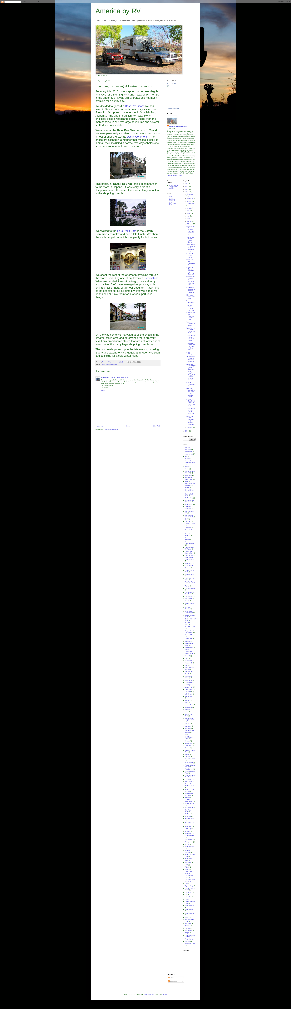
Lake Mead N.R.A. (188, 677)
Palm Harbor (189, 769)
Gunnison (188, 641)
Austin (187, 469)
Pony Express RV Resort (189, 794)
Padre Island (189, 763)
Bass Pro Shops (134, 106)
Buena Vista (188, 504)
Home (128, 426)
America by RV (118, 11)
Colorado (188, 527)
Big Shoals (188, 475)
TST (186, 894)
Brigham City (189, 498)
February (190, 224)
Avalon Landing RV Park (190, 472)
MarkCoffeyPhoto (149, 994)
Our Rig (187, 756)
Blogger (165, 994)
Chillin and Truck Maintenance (190, 262)
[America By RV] (174, 107)
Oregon (187, 754)
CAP (186, 519)
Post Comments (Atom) (111, 429)
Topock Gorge (189, 886)
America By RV (171, 83)
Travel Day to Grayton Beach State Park (190, 411)
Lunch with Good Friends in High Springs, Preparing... (190, 420)
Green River (188, 639)
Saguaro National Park (189, 800)
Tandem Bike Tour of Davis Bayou (190, 239)
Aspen (187, 466)
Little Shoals (188, 689)
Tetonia (187, 867)
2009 (187, 431)
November (190, 198)
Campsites (188, 509)
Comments (173, 981)
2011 (187, 189)
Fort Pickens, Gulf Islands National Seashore (190, 290)
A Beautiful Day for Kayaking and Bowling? (190, 271)
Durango (187, 568)
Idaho (186, 658)
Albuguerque (189, 454)
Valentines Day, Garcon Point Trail (190, 307)
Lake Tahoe (188, 680)
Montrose (188, 728)
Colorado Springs (188, 534)
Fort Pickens (188, 596)
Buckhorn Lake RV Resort (189, 501)
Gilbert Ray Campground (189, 612)
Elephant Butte (189, 574)
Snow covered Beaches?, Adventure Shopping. (190, 359)
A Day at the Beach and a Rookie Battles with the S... (190, 403)
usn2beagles (105, 377)
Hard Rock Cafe (126, 230)
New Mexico (188, 743)
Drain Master (189, 565)
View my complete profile (175, 175)
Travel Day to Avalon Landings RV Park (190, 338)
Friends (187, 601)
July (188, 210)
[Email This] (131, 362)
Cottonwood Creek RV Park (189, 542)
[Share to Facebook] (138, 362)
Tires (186, 883)
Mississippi (188, 707)
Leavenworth (189, 687)
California (188, 506)
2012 (187, 186)
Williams (187, 941)
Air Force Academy (188, 448)
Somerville (188, 833)
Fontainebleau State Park (189, 593)
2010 (187, 192)
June (188, 213)
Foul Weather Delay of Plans (190, 255)
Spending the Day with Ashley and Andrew (190, 330)
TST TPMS (188, 897)
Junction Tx (188, 671)
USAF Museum (189, 905)
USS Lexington (189, 913)
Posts (171, 977)
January (189, 427)
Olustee (187, 748)
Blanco (187, 487)
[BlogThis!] (133, 362)
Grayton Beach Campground (109, 364)
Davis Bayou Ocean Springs (189, 558)
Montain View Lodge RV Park (189, 719)
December (190, 194)
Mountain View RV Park (189, 731)
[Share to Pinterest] (140, 362)
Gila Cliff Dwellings (188, 608)
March (189, 221)
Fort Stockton (189, 598)
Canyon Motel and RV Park (189, 516)
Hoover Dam (189, 653)
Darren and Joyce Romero (178, 126)
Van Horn (188, 923)
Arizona (187, 458)
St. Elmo (187, 844)
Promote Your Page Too (173, 108)
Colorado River (189, 530)
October (189, 201)
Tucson (187, 899)
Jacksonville (188, 663)
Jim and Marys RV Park (189, 668)
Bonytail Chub (189, 490)
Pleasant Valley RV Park (189, 790)
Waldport (187, 926)
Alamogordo (188, 452)
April (188, 218)
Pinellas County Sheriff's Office (190, 784)
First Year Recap (190, 582)
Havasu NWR (189, 647)
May (188, 216)
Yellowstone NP (190, 944)
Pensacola (188, 779)
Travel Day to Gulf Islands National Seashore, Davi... (190, 248)
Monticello (188, 726)
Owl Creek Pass (190, 759)
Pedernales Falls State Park (190, 776)
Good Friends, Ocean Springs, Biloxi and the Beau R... (190, 230)
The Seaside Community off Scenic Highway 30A (190, 346)
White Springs (189, 939)
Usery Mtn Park (189, 909)
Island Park (188, 660)
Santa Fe (187, 814)
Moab (186, 712)
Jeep (186, 665)
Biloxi (186, 481)
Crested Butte (189, 555)
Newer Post (99, 426)
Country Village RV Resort (189, 548)
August (189, 208)
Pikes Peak (188, 781)
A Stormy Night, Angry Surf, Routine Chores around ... (190, 376)
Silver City (188, 829)
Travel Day (188, 892)
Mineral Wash (189, 705)
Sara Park (188, 816)
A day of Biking (189, 353)
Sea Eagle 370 (189, 822)
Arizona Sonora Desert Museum (190, 461)
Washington (188, 930)
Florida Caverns (190, 588)
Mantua (187, 700)
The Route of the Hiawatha (190, 880)
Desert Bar (188, 563)
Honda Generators (188, 650)
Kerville (187, 674)
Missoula (187, 709)
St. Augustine (189, 842)
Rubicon (187, 797)
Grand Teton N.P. (190, 627)
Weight (187, 933)
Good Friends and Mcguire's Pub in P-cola (190, 316)
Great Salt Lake (189, 635)
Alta (186, 456)
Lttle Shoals (188, 694)
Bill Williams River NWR (188, 478)
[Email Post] (127, 361)
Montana (187, 724)
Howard (187, 656)
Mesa (186, 702)
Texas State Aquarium (188, 872)
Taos (186, 865)
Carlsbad (188, 521)
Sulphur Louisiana (188, 851)
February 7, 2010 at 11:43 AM (119, 377)
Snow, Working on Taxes (190, 323)
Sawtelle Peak (189, 818)
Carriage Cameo (190, 524)
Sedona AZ (188, 826)
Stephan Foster (189, 846)
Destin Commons (137, 136)
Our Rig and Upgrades (172, 199)
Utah (186, 917)
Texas (186, 869)
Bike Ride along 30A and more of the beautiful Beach (190, 393)
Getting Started (189, 603)
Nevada (187, 741)
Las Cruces (188, 682)
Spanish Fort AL (190, 836)
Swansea (188, 862)
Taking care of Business (190, 301)
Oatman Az (188, 745)
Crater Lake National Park (189, 552)
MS (186, 735)
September (190, 204)
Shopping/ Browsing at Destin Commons (190, 366)
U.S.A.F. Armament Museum (190, 384)
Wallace (187, 928)
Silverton (187, 831)
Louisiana (188, 692)
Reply (103, 390)
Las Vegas (188, 685)
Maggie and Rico (190, 696)
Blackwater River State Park (190, 296)
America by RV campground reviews (173, 186)
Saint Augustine (189, 803)
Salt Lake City (189, 807)
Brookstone (151, 278)
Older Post (156, 426)
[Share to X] (135, 362)
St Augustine (189, 839)
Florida (187, 586)
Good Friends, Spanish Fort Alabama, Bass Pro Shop (190, 281)
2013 (187, 184)
